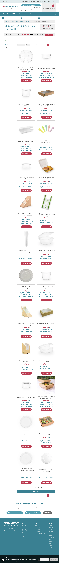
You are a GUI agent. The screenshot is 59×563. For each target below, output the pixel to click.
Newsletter (51, 537)
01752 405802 (37, 8)
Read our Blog (7, 1)
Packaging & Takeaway (38, 528)
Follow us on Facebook (3, 1)
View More (36, 491)
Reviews (26, 1)
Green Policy (50, 1)
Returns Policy (51, 544)
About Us (51, 525)
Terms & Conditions (51, 548)
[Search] (39, 5)
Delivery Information (52, 530)
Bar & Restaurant (39, 531)
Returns (35, 1)
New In (37, 525)
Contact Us (51, 528)
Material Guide (51, 534)
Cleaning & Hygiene (40, 533)
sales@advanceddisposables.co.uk (31, 10)
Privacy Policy (50, 540)
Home (22, 1)
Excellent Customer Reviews (12, 18)
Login (54, 1)
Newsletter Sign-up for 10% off (29, 505)
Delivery (30, 1)
